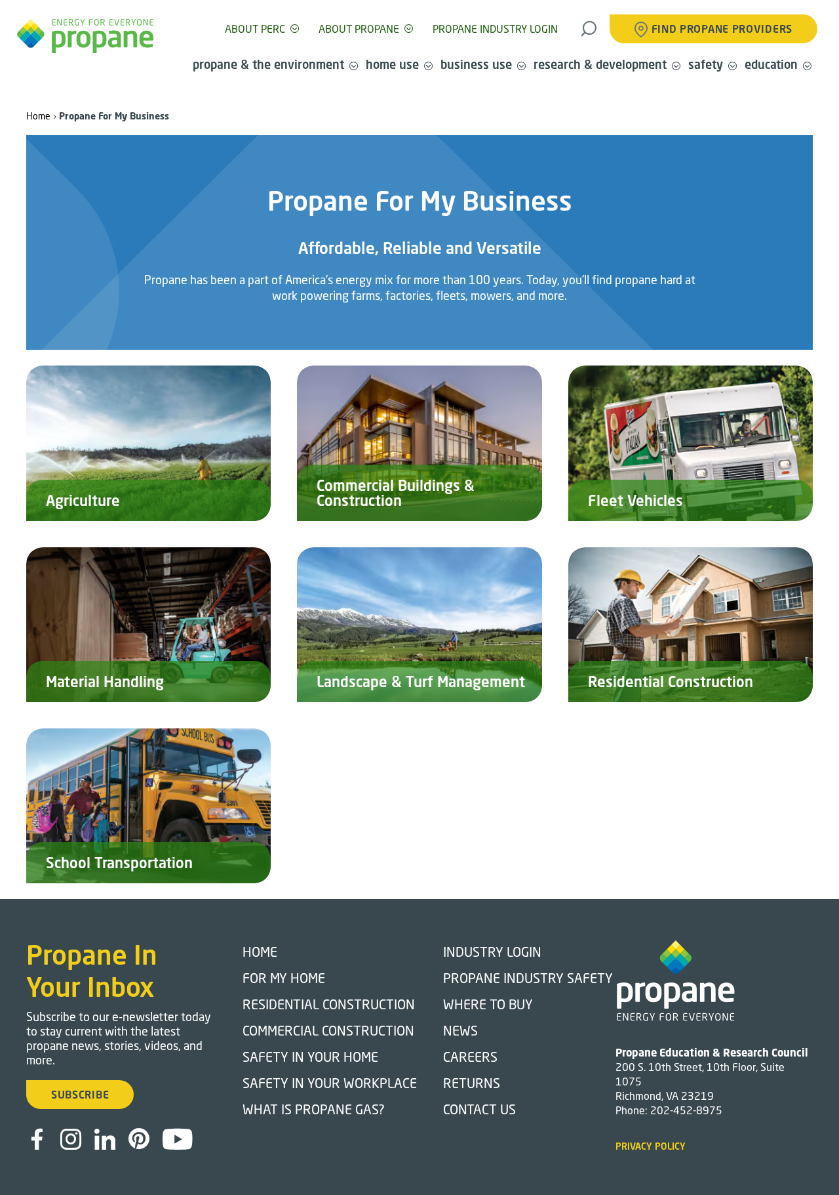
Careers (470, 1056)
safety (705, 64)
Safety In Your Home (310, 1056)
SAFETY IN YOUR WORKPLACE (330, 1083)
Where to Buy (488, 1004)
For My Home (284, 978)
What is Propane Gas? (314, 1109)
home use (392, 64)
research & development (600, 64)
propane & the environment (268, 64)
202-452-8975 (686, 1110)
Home (38, 115)
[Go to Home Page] (85, 36)
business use (476, 64)
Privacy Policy (650, 1146)
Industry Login (492, 951)
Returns (471, 1083)
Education (771, 64)
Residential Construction (329, 1004)
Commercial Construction (328, 1030)
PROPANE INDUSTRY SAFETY (528, 978)
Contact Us (479, 1109)
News (460, 1030)
